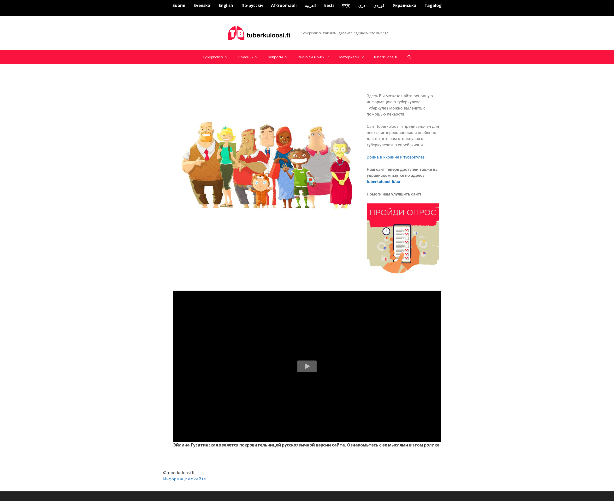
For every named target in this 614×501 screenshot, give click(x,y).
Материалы (349, 57)
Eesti (329, 5)
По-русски (252, 5)
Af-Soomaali (284, 5)
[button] (307, 366)
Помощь (245, 57)
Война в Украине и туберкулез (396, 157)
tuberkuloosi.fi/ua (383, 181)
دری (361, 5)
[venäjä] (259, 32)
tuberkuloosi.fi (385, 57)
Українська (404, 5)
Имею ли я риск (311, 57)
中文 (346, 5)
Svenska (202, 5)
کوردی (378, 5)
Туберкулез (212, 57)
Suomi (178, 5)
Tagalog (433, 5)
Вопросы (275, 57)
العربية (310, 5)
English (225, 5)
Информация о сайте (184, 479)
